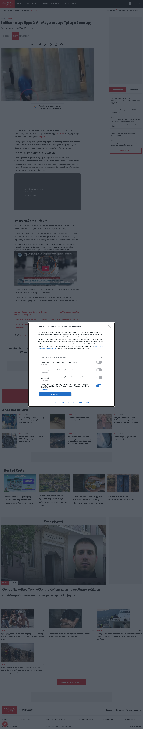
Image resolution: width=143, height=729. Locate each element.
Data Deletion (59, 402)
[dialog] (71, 364)
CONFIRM (55, 394)
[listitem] (71, 357)
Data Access (71, 402)
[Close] (110, 327)
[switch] (99, 362)
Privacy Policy (84, 402)
